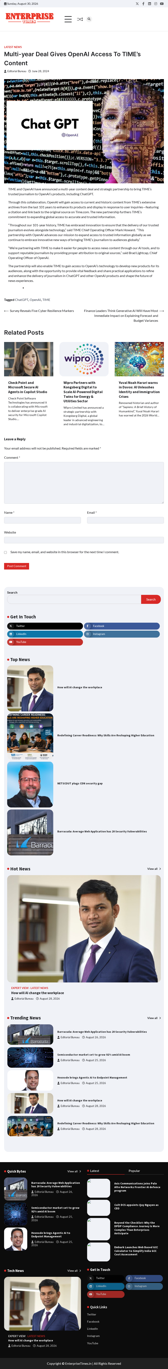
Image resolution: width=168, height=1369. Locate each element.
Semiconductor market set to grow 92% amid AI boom (93, 1054)
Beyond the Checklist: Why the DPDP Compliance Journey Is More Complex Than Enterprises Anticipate (137, 1228)
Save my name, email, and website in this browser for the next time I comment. (64, 552)
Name (9, 512)
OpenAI (35, 300)
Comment (12, 457)
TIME (46, 300)
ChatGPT (21, 300)
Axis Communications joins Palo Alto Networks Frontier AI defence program (137, 1187)
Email (92, 512)
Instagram (93, 1336)
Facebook (93, 1321)
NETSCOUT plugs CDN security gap (80, 783)
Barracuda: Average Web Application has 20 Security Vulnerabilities (102, 831)
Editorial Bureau (16, 71)
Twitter (91, 1314)
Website (10, 532)
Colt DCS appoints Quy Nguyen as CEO (136, 1206)
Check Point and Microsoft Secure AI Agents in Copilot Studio (27, 387)
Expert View (20, 988)
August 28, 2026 (50, 998)
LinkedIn (92, 1328)
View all (152, 868)
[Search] (89, 19)
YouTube (92, 1343)
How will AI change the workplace (79, 687)
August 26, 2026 (96, 1037)
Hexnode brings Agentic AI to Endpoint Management (92, 1077)
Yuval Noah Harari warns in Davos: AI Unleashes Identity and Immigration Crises (139, 389)
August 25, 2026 (96, 1060)
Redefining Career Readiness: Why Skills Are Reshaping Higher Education (105, 735)
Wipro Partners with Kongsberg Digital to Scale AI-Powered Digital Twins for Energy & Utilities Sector (83, 391)
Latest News (13, 47)
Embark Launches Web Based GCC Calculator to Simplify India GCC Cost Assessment (136, 1251)
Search (12, 592)
